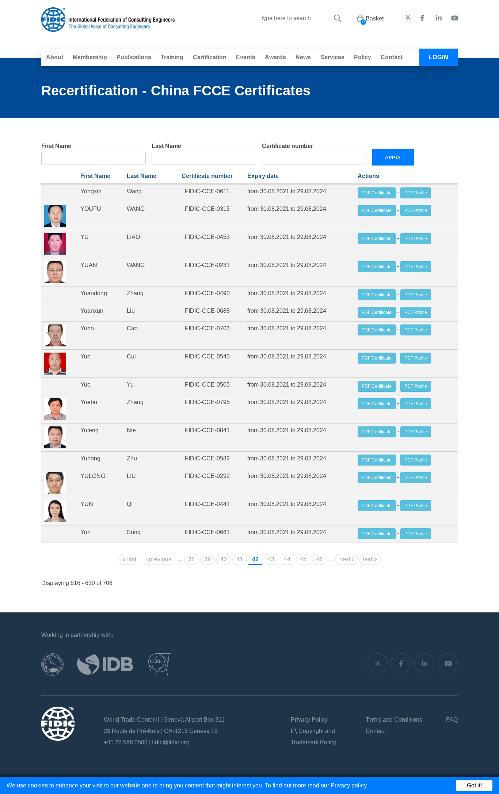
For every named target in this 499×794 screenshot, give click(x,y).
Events (245, 57)
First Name (56, 146)
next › (346, 559)
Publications (134, 57)
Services (332, 57)
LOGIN (438, 57)
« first (129, 559)
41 (239, 559)
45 (303, 559)
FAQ (452, 720)
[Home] (108, 28)
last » (370, 559)
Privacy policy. (349, 785)
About (54, 57)
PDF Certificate (377, 192)
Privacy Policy (309, 720)
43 (271, 559)
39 (207, 559)
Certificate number (287, 146)
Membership (90, 57)
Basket (375, 18)
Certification (209, 57)
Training (172, 57)
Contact (392, 57)
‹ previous (158, 559)
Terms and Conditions (394, 720)
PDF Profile (415, 192)
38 (191, 559)
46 (319, 559)
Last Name (166, 146)
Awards (275, 57)
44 (287, 559)
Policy (362, 57)
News (303, 57)
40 (223, 559)
